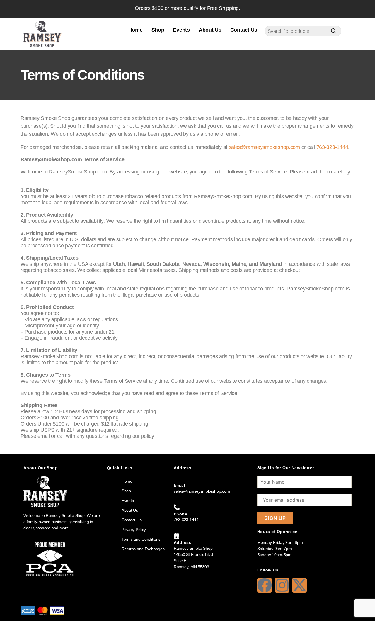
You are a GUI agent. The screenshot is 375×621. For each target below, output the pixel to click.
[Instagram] (282, 585)
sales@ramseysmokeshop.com (264, 147)
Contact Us (243, 30)
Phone (180, 514)
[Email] (177, 479)
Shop (157, 30)
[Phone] (177, 507)
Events (181, 30)
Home (135, 30)
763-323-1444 (332, 147)
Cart (348, 30)
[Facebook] (264, 585)
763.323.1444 (186, 519)
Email (179, 485)
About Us (210, 30)
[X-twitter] (299, 585)
